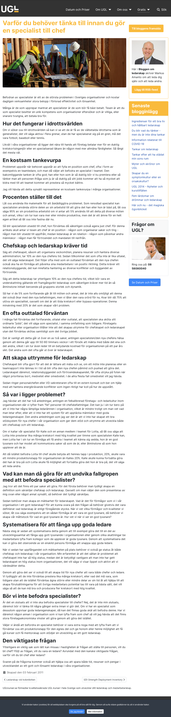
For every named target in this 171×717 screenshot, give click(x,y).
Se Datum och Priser (145, 282)
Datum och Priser (78, 9)
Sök (164, 9)
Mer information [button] (95, 711)
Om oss (122, 9)
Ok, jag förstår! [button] (76, 711)
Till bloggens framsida (146, 28)
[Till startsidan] (10, 8)
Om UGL (101, 9)
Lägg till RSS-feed (146, 89)
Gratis (141, 9)
